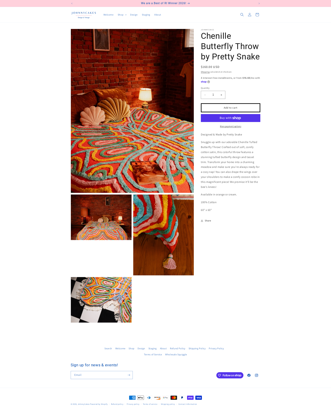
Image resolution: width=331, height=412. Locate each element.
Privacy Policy (216, 348)
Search (108, 348)
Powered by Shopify (99, 404)
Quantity (205, 88)
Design (141, 348)
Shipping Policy (197, 348)
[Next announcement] (259, 3)
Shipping (205, 71)
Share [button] (208, 220)
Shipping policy (168, 404)
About (163, 348)
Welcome (120, 348)
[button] (122, 14)
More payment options (230, 126)
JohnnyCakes (84, 404)
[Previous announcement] (72, 3)
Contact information (187, 404)
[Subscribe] (129, 375)
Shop (131, 348)
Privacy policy (133, 404)
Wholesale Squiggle (176, 354)
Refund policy (117, 404)
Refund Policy (177, 348)
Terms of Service (153, 354)
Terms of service (150, 404)
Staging (152, 348)
